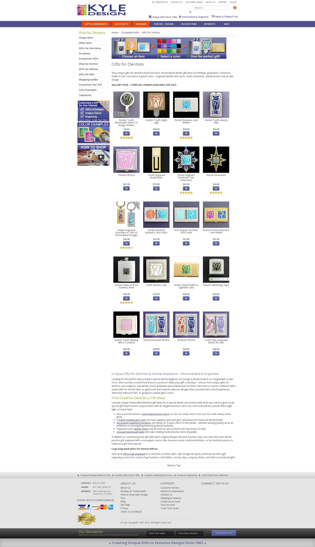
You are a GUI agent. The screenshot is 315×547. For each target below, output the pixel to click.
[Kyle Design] (101, 10)
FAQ (123, 498)
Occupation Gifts (130, 32)
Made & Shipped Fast (226, 16)
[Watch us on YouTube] (231, 488)
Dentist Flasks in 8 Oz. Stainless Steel (126, 286)
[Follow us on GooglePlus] (220, 488)
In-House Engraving (187, 475)
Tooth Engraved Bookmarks (156, 176)
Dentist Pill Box (126, 175)
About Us (210, 2)
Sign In (233, 2)
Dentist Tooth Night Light (156, 121)
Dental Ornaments (216, 175)
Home (115, 32)
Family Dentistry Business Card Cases (156, 231)
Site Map (125, 505)
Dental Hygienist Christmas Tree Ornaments (186, 177)
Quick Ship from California (214, 475)
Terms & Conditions (131, 511)
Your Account (168, 505)
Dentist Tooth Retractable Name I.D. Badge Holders (126, 122)
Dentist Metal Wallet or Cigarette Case (186, 286)
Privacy (124, 508)
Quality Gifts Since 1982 (127, 475)
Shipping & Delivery (171, 498)
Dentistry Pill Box (186, 340)
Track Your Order (170, 508)
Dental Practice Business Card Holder (216, 231)
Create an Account (170, 501)
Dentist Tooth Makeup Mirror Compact (126, 341)
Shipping (222, 2)
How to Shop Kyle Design (134, 494)
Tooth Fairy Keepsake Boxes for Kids (216, 341)
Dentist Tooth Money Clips (216, 121)
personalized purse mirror (155, 414)
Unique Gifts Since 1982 (164, 17)
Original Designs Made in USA (95, 475)
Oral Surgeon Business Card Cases (186, 231)
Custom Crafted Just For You (158, 475)
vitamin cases (141, 428)
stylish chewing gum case (132, 419)
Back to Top (173, 465)
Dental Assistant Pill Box (156, 340)
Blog (123, 501)
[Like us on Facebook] (209, 488)
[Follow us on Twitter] (214, 488)
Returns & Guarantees (172, 491)
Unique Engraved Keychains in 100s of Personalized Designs (126, 232)
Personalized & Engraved (194, 16)
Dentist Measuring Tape (216, 285)
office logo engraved (134, 453)
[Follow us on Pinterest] (225, 488)
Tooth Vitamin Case (156, 285)
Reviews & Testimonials (133, 491)
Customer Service (194, 2)
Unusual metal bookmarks (130, 431)
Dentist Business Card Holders (186, 121)
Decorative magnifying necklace (133, 422)
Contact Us (176, 2)
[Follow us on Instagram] (203, 488)
